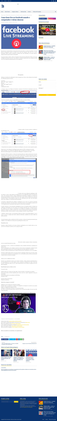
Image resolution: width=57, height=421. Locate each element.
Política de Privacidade (52, 419)
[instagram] (55, 1)
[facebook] (51, 1)
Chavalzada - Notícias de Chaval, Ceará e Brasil (14, 419)
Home (43, 419)
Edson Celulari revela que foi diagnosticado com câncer (6, 358)
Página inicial (3, 15)
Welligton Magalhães (5, 22)
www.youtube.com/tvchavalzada (15, 321)
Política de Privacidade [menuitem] (37, 11)
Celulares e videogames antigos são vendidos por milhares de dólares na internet (18, 359)
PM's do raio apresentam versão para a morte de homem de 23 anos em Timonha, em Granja (50, 52)
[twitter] (53, 1)
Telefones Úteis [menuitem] (23, 11)
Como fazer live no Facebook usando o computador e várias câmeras (30, 359)
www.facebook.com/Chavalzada (27, 407)
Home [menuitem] (2, 11)
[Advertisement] (9, 68)
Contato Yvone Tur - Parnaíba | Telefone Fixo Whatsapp (49, 46)
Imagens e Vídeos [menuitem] (15, 11)
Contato (46, 419)
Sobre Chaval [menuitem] (7, 11)
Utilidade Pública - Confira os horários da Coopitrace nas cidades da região (49, 58)
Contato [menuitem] (29, 11)
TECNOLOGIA (8, 15)
